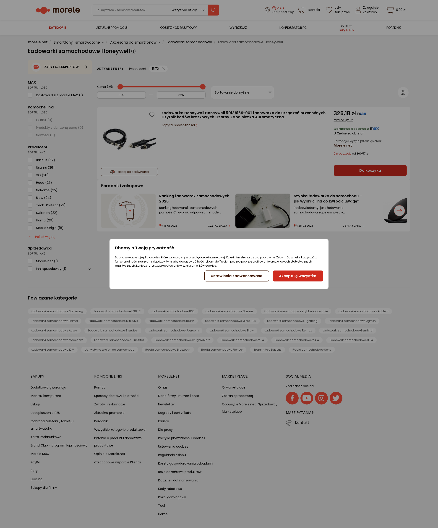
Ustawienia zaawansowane (236, 275)
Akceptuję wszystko (297, 275)
